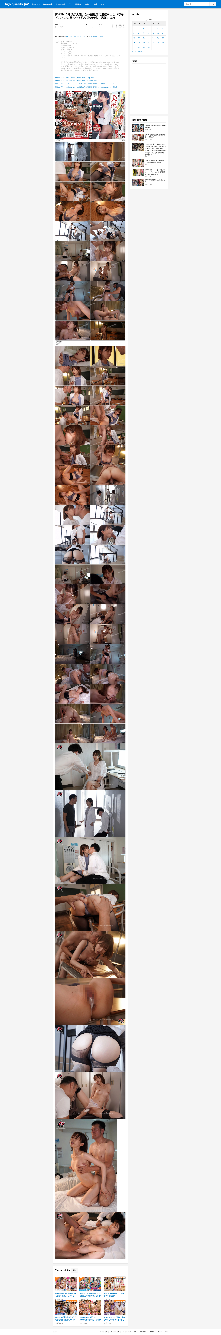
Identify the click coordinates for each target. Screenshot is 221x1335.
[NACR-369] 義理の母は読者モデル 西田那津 (114, 1294)
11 (158, 33)
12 (163, 33)
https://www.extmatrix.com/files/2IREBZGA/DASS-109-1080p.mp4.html (84, 84)
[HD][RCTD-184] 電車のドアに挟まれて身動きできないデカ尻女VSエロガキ (90, 1294)
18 (158, 38)
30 (149, 47)
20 (134, 42)
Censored (35, 4)
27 (134, 47)
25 (158, 42)
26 (163, 42)
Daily (96, 4)
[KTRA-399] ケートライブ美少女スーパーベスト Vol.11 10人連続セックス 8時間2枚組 (155, 172)
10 (153, 33)
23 (149, 42)
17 (153, 38)
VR (70, 4)
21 (139, 42)
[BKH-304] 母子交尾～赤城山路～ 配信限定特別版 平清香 (154, 162)
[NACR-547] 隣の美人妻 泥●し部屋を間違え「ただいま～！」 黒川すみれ (65, 1294)
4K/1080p (78, 4)
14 (139, 38)
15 (144, 38)
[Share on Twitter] (116, 26)
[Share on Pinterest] (120, 26)
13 (134, 38)
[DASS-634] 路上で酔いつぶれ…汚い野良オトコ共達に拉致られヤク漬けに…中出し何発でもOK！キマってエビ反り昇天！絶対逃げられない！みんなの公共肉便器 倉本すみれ (155, 149)
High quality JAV (16, 4)
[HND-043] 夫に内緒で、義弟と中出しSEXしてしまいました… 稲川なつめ (114, 1318)
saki (55, 1332)
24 (153, 42)
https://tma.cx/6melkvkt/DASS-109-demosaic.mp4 (76, 81)
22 (144, 42)
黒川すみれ (94, 36)
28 (139, 47)
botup (57, 24)
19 (163, 38)
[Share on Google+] (123, 26)
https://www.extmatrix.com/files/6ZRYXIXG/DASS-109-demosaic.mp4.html (86, 87)
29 (144, 47)
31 (153, 47)
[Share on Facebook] (112, 26)
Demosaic (73, 36)
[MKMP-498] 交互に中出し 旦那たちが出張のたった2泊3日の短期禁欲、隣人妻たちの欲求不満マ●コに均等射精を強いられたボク (90, 1318)
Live (102, 4)
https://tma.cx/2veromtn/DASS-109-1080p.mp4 (74, 78)
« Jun (134, 51)
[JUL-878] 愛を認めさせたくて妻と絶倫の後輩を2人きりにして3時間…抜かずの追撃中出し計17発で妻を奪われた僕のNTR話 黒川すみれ (66, 1318)
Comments (89, 26)
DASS (101, 36)
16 (149, 38)
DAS (67, 36)
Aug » (140, 51)
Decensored (60, 4)
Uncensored (47, 4)
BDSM (87, 4)
